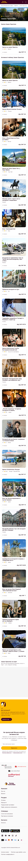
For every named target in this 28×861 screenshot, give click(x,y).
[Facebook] (6, 836)
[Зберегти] (26, 9)
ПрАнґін (16, 5)
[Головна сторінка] (4, 2)
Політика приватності (7, 752)
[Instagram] (12, 836)
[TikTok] (16, 836)
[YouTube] (9, 836)
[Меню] (26, 2)
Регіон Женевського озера (7, 5)
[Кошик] (22, 2)
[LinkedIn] (2, 836)
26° (21, 9)
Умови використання (17, 752)
